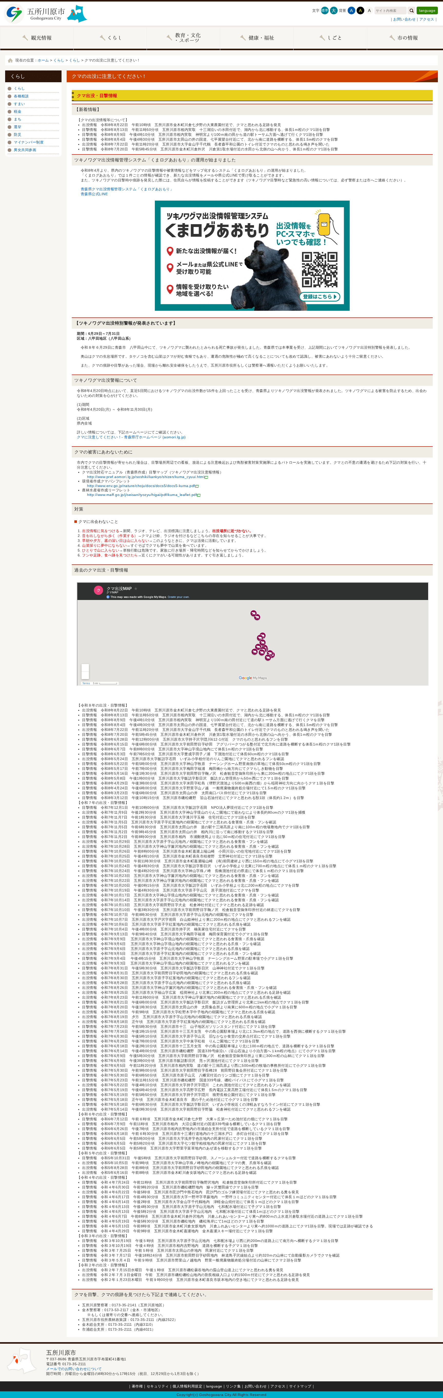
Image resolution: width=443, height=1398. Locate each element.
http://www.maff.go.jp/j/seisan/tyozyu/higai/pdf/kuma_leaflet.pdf (142, 495)
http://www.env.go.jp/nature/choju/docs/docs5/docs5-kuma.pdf (141, 486)
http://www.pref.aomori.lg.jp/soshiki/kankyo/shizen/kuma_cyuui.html (145, 477)
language (427, 10)
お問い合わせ (404, 19)
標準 (324, 10)
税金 (17, 111)
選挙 (17, 127)
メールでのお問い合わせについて (74, 1369)
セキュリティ (158, 1386)
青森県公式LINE (94, 194)
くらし (59, 60)
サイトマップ (300, 1386)
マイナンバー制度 (29, 142)
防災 (17, 134)
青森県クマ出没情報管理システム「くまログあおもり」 (127, 189)
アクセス (426, 19)
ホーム (43, 60)
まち (17, 119)
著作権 (137, 1386)
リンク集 (233, 1386)
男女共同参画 (25, 150)
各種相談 (21, 96)
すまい (19, 104)
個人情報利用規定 (187, 1386)
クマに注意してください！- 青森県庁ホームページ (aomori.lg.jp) (131, 437)
